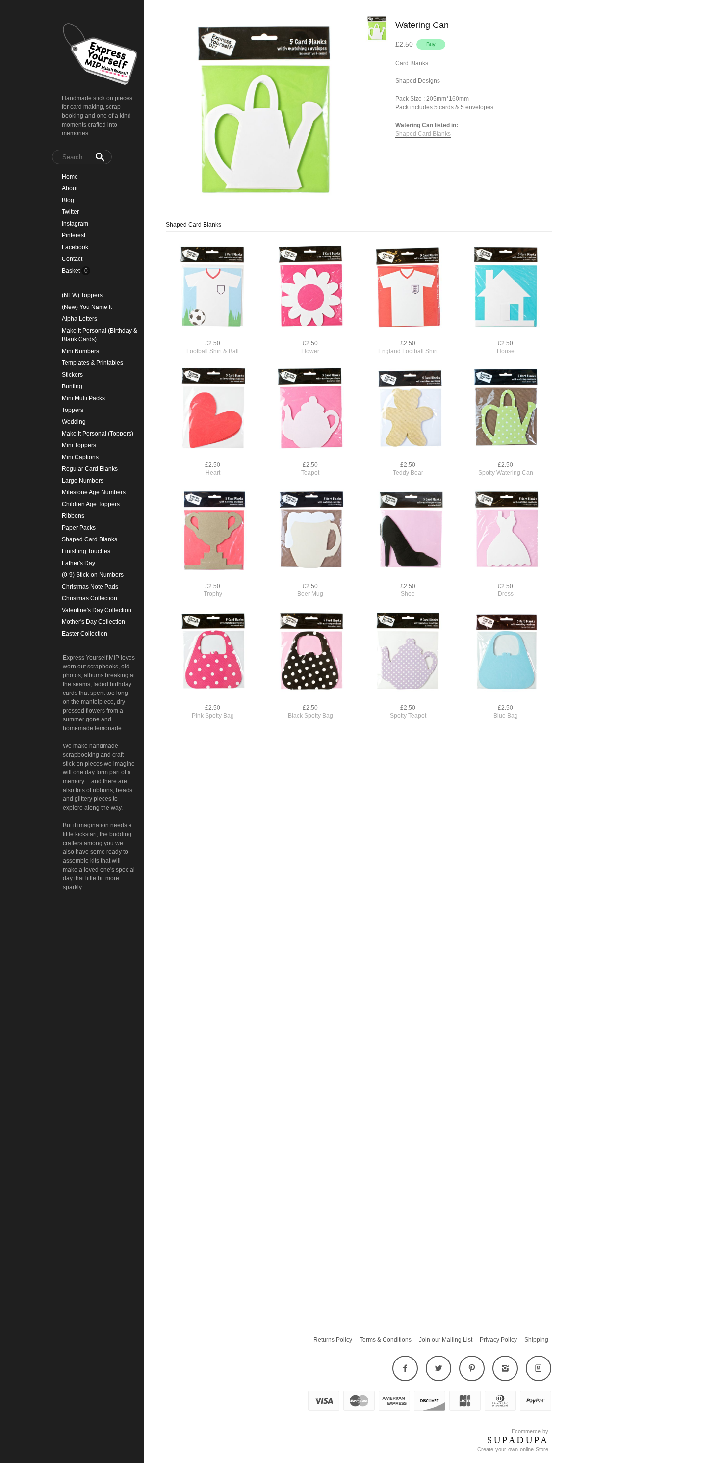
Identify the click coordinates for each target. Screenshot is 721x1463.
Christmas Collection (89, 598)
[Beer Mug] (310, 531)
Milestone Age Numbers (94, 492)
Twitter (70, 211)
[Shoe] (407, 531)
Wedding (74, 421)
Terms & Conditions (386, 1339)
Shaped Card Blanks (89, 539)
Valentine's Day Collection (96, 610)
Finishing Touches (86, 551)
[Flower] (310, 288)
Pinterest (73, 235)
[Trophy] (212, 531)
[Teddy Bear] (407, 409)
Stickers (72, 374)
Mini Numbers (80, 351)
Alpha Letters (79, 318)
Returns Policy (332, 1339)
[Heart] (212, 409)
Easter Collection (84, 633)
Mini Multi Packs (83, 398)
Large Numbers (82, 480)
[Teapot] (310, 409)
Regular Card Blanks (90, 468)
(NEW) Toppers (82, 295)
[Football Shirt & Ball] (212, 288)
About (69, 188)
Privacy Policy (498, 1339)
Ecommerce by (530, 1431)
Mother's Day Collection (93, 621)
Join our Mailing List (445, 1339)
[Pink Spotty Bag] (212, 652)
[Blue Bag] (505, 652)
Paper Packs (79, 527)
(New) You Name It (87, 307)
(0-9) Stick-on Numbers (93, 574)
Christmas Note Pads (90, 586)
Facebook (75, 247)
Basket (71, 270)
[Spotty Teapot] (407, 652)
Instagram (75, 223)
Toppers (72, 410)
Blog (68, 200)
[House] (505, 288)
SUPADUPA (517, 1440)
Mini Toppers (79, 445)
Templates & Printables (92, 362)
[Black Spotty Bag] (310, 652)
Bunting (72, 386)
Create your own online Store (512, 1449)
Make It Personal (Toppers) (97, 433)
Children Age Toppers (91, 504)
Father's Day (78, 563)
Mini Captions (80, 457)
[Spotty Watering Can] (505, 409)
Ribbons (73, 516)
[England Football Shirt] (407, 288)
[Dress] (505, 531)
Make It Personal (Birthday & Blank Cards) (99, 335)
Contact (72, 259)
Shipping (536, 1339)
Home (70, 176)
